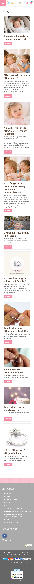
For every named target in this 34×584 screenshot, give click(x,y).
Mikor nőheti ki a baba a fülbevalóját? (17, 77)
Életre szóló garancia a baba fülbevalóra (17, 511)
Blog (5, 505)
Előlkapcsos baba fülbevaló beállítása (14, 371)
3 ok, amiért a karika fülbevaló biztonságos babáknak (15, 130)
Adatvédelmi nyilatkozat (12, 522)
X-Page (16, 554)
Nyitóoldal (7, 493)
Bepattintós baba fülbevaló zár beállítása (16, 330)
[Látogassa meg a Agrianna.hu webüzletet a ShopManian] (17, 570)
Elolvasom (8, 43)
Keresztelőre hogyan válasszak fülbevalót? (15, 280)
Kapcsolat (7, 496)
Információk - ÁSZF (10, 499)
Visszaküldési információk (13, 508)
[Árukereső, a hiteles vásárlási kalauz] (28, 545)
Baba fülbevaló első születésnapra (14, 408)
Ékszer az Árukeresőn (17, 574)
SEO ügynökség (17, 580)
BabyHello (7, 519)
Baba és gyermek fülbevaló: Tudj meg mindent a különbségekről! (14, 188)
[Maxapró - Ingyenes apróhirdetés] (17, 577)
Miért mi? (7, 502)
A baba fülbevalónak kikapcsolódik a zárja (15, 452)
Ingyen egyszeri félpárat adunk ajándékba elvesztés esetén (14, 515)
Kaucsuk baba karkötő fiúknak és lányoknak (16, 37)
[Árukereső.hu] (17, 572)
